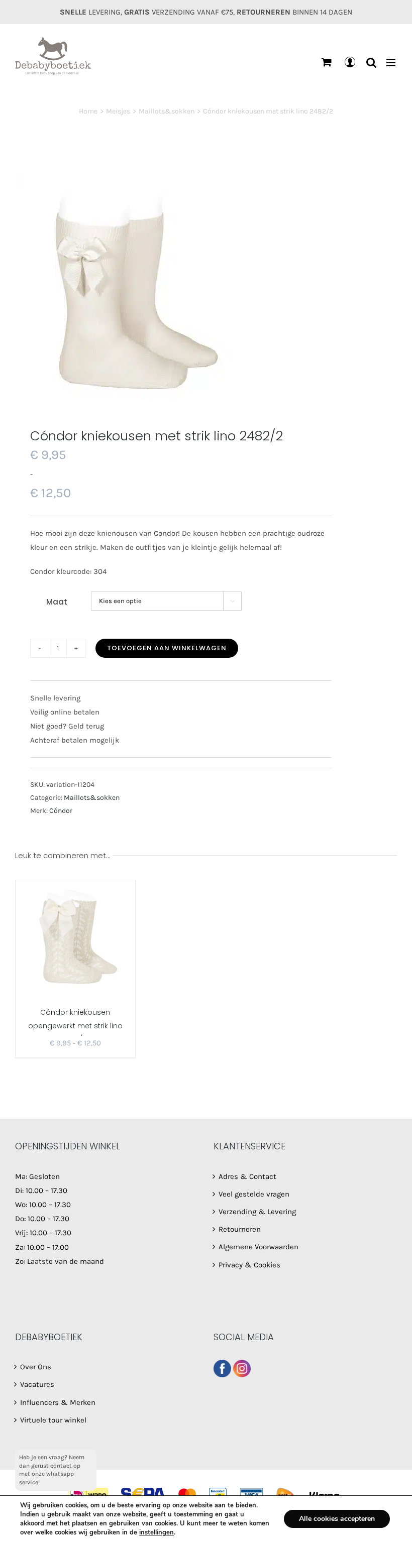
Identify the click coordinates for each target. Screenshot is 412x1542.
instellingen (156, 1532)
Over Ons (35, 1366)
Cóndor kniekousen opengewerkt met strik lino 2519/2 (75, 1025)
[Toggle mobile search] (371, 62)
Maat (56, 602)
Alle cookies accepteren (337, 1518)
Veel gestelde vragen (254, 1194)
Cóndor (60, 810)
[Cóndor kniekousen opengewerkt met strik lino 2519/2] (75, 938)
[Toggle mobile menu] (391, 62)
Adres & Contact (247, 1176)
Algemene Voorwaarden (258, 1246)
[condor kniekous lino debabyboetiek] (206, 287)
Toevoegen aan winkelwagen (167, 648)
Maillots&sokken (92, 797)
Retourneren (240, 1229)
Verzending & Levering (257, 1211)
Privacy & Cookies (249, 1264)
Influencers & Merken (57, 1402)
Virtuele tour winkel (53, 1420)
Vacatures (37, 1384)
